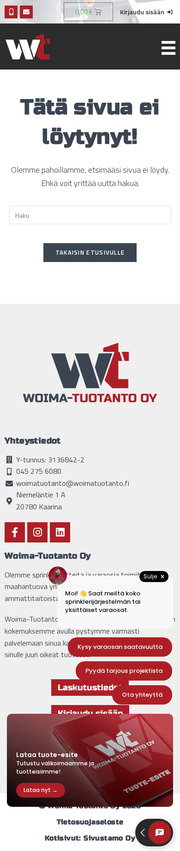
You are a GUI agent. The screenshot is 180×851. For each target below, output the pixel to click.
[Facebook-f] (15, 532)
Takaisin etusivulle (90, 252)
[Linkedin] (60, 532)
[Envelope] (26, 12)
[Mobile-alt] (11, 12)
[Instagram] (37, 532)
